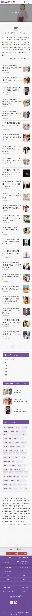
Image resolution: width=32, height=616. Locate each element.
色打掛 (5, 454)
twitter (26, 473)
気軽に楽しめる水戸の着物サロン (20, 58)
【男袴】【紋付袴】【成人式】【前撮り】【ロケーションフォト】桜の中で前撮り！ (11, 218)
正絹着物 (18, 446)
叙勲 (17, 454)
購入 (10, 454)
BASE (18, 476)
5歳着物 (6, 435)
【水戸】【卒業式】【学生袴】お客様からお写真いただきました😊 (11, 276)
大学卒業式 (24, 427)
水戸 (25, 465)
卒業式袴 (6, 469)
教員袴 (17, 431)
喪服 (6, 372)
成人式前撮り (11, 427)
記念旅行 (12, 446)
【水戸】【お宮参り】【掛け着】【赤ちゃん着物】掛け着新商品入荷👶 (11, 195)
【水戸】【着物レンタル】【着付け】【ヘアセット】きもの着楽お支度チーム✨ (11, 184)
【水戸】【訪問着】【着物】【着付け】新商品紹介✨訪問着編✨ (11, 125)
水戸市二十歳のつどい (19, 469)
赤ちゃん (17, 457)
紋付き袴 (9, 476)
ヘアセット (10, 457)
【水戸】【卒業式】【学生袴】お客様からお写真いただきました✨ (11, 253)
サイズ (25, 484)
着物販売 (11, 473)
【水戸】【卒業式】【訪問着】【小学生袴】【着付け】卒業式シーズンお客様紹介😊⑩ (11, 298)
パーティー (23, 435)
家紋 (5, 457)
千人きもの (6, 480)
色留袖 (17, 427)
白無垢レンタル (19, 473)
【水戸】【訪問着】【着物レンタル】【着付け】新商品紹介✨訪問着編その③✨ (11, 101)
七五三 (5, 465)
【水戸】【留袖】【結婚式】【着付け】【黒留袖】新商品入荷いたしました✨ (11, 90)
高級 (10, 488)
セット (14, 484)
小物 (10, 484)
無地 (26, 488)
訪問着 (5, 438)
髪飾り (20, 484)
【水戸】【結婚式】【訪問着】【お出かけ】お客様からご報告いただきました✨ (11, 137)
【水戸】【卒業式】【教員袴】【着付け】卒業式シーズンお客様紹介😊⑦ (11, 334)
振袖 (6, 365)
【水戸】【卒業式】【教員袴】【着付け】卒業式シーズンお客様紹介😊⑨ (11, 310)
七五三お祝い (12, 465)
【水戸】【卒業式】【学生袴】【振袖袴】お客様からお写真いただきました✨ (11, 241)
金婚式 (10, 438)
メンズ (5, 488)
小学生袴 (6, 431)
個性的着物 (24, 442)
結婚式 (5, 484)
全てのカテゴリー (9, 359)
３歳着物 (24, 431)
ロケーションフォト (14, 435)
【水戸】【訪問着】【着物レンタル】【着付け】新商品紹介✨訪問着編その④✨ (11, 68)
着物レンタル (7, 461)
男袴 (14, 476)
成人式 (10, 450)
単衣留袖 (12, 431)
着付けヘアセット (21, 480)
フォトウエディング (8, 442)
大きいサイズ (24, 476)
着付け (5, 473)
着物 (6, 375)
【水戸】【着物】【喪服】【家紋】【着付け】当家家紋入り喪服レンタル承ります (11, 172)
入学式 (5, 450)
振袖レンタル (19, 461)
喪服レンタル (23, 454)
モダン (21, 488)
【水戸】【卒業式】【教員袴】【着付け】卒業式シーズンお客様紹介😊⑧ (11, 322)
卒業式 (23, 457)
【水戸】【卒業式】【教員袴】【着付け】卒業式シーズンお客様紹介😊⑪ (11, 265)
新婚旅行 (6, 446)
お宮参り (16, 438)
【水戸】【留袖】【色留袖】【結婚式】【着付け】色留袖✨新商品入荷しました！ (11, 160)
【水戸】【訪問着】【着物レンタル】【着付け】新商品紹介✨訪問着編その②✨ (11, 113)
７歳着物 (19, 465)
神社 (24, 446)
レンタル (16, 450)
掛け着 (22, 438)
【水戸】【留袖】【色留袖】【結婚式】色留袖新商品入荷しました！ (11, 229)
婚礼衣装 (17, 442)
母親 (21, 450)
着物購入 (13, 480)
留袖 (6, 369)
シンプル (15, 488)
